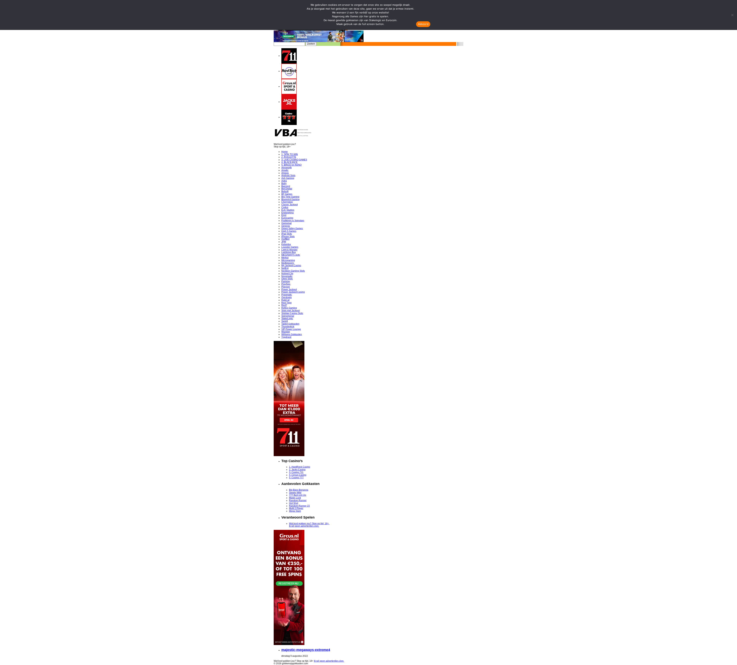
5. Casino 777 (296, 477)
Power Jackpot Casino (293, 292)
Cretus (284, 207)
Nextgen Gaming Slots (293, 271)
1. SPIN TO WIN (289, 154)
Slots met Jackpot (290, 310)
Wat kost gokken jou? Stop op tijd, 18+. (309, 523)
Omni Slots (287, 278)
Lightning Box (288, 252)
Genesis (285, 226)
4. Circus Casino (297, 475)
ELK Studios (287, 210)
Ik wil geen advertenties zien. (304, 526)
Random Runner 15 (299, 506)
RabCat (285, 300)
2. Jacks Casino (297, 469)
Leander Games (289, 247)
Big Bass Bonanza (298, 490)
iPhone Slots (288, 236)
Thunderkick (287, 326)
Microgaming (288, 260)
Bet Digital (286, 188)
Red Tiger (286, 302)
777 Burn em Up (297, 495)
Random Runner (298, 500)
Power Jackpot (289, 289)
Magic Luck (295, 497)
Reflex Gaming (289, 308)
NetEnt (284, 268)
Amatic (284, 170)
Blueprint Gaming (290, 199)
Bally (284, 183)
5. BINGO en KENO (291, 165)
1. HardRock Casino (299, 467)
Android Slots (288, 175)
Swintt (284, 321)
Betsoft (284, 191)
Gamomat (286, 223)
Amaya (285, 173)
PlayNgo (285, 284)
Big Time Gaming (290, 196)
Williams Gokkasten (291, 334)
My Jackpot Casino (291, 265)
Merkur (285, 257)
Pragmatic (286, 294)
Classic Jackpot (289, 204)
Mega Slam (295, 511)
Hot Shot (293, 503)
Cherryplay (287, 202)
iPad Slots (286, 233)
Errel (283, 215)
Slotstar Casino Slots (292, 313)
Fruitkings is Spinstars (292, 220)
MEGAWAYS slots (290, 255)
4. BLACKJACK (289, 162)
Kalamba (286, 244)
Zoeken (311, 43)
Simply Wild (295, 492)
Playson (285, 286)
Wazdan (285, 331)
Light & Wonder (289, 249)
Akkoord (423, 24)
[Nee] (732, 15)
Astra (284, 180)
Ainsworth (286, 167)
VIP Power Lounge (291, 329)
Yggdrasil (286, 337)
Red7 (284, 305)
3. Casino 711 (296, 472)
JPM (283, 241)
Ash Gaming (287, 178)
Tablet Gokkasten (290, 324)
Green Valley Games (292, 228)
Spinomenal (287, 316)
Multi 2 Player (296, 508)
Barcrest (285, 186)
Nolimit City (287, 273)
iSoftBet (285, 239)
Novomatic (286, 276)
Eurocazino (287, 218)
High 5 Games (288, 231)
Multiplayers (287, 263)
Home (284, 151)
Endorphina (287, 212)
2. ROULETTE (288, 157)
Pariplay (285, 281)
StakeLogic (287, 318)
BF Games (286, 194)
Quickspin (286, 297)
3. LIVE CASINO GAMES (294, 159)
